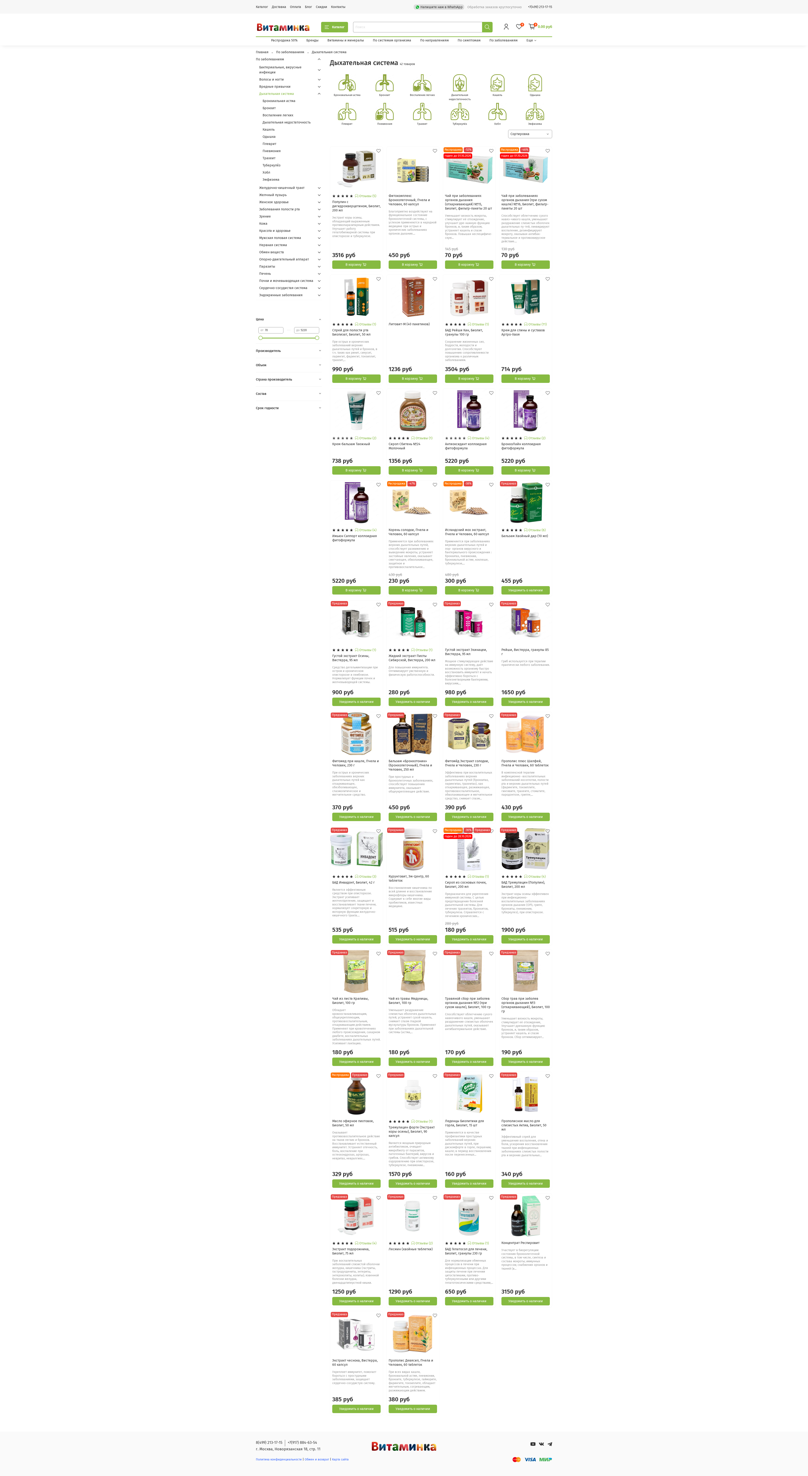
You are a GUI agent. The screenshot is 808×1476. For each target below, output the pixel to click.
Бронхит (269, 108)
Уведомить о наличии (525, 590)
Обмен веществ (271, 252)
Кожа (263, 224)
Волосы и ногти (271, 79)
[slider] (260, 338)
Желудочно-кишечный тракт (281, 188)
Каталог (262, 7)
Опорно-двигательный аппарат (284, 259)
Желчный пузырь (273, 195)
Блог (308, 7)
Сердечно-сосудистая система (283, 288)
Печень (265, 274)
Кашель (269, 129)
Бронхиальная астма (279, 101)
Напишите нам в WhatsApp (442, 7)
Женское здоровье (274, 202)
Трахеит (269, 158)
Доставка (279, 7)
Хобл (266, 172)
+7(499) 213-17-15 (540, 7)
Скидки (321, 7)
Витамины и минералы (345, 40)
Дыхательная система (276, 94)
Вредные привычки (275, 87)
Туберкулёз (271, 165)
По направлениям (434, 40)
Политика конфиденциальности (279, 1459)
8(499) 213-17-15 (269, 1442)
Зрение (265, 216)
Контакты (338, 7)
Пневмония (272, 151)
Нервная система (273, 245)
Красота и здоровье (275, 231)
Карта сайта (340, 1459)
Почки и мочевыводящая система (286, 281)
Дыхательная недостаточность (287, 122)
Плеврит (269, 144)
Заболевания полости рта (279, 209)
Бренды (312, 40)
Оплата (295, 7)
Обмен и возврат (317, 1459)
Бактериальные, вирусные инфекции (280, 69)
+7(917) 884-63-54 (302, 1442)
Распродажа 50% (284, 40)
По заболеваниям (503, 40)
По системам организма (392, 40)
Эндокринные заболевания (281, 295)
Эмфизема (271, 180)
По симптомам (469, 40)
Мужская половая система (280, 238)
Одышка (269, 137)
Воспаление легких (278, 115)
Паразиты (267, 266)
